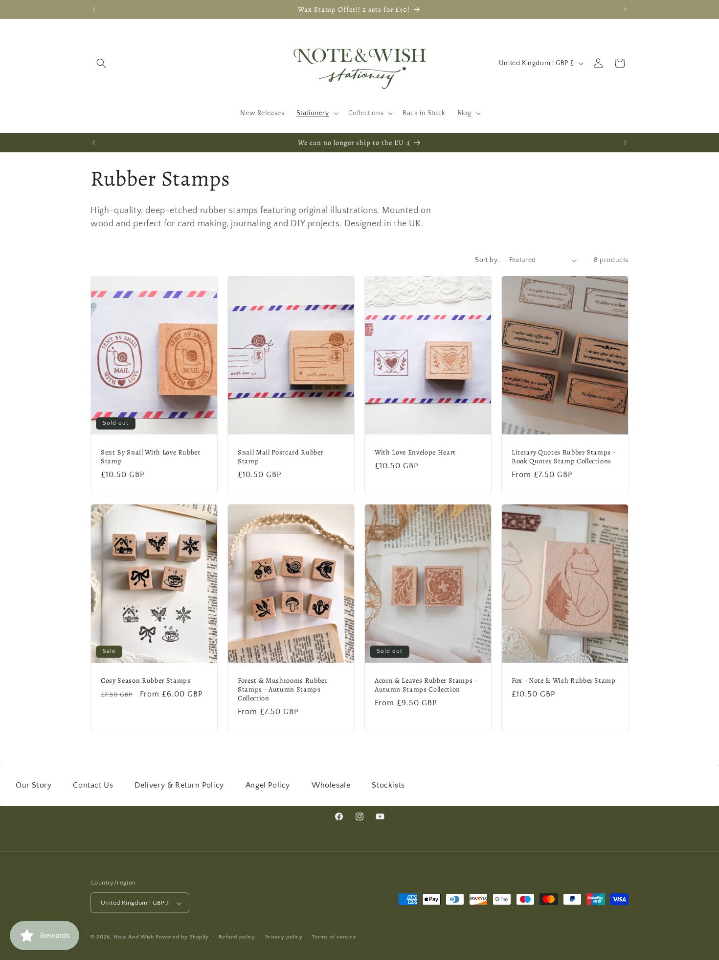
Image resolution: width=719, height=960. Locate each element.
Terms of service (334, 937)
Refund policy (237, 937)
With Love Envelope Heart (415, 452)
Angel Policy (268, 785)
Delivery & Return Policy (179, 785)
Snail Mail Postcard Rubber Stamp (280, 456)
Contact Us (93, 785)
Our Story (33, 785)
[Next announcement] (625, 9)
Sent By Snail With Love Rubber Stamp (151, 456)
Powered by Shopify (182, 937)
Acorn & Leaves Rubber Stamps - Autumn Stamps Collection (426, 685)
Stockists (388, 785)
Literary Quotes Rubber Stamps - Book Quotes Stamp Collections (563, 456)
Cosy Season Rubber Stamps (146, 680)
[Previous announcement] (94, 9)
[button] (101, 63)
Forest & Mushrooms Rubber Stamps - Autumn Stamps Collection (283, 689)
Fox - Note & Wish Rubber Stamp (564, 680)
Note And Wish (135, 937)
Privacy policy (284, 937)
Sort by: (487, 260)
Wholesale (331, 785)
